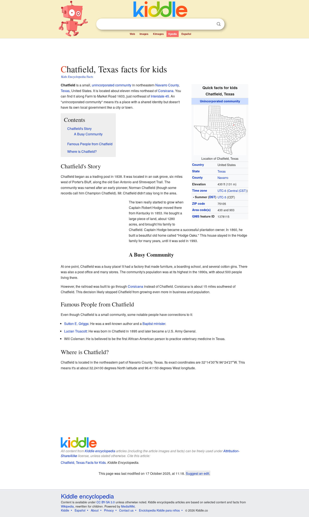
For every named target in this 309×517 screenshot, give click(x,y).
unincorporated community (111, 85)
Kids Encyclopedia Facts (77, 76)
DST (212, 197)
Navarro (223, 177)
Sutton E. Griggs (76, 323)
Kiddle (65, 510)
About (95, 510)
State (196, 171)
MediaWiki (128, 506)
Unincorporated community (220, 101)
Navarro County (167, 85)
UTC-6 (222, 190)
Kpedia (172, 34)
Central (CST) (237, 190)
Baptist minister (154, 323)
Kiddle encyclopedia (100, 450)
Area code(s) (201, 210)
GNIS (195, 216)
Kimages (158, 34)
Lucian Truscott (75, 331)
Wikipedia (67, 506)
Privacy (109, 510)
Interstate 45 (160, 96)
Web (132, 34)
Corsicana (165, 90)
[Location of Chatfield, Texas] (220, 129)
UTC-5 (222, 197)
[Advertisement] (154, 50)
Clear (210, 24)
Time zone (199, 190)
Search (219, 24)
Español (186, 34)
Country (198, 164)
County (197, 177)
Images (144, 34)
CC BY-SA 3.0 (105, 502)
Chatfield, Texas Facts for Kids (83, 462)
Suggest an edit (197, 473)
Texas (222, 171)
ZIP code (198, 203)
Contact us (126, 510)
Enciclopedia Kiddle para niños (159, 510)
